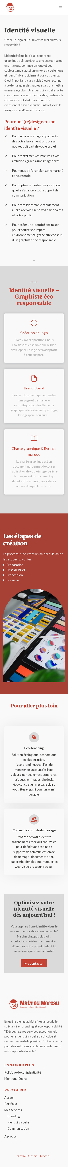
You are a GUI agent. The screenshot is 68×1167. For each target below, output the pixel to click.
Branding (13, 1116)
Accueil (9, 1097)
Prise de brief (15, 570)
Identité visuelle (18, 1122)
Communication (18, 1128)
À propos (10, 1136)
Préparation (14, 565)
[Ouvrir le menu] (60, 7)
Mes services (13, 1110)
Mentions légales (15, 1078)
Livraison (12, 580)
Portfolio (10, 1104)
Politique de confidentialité (22, 1072)
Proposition (14, 575)
